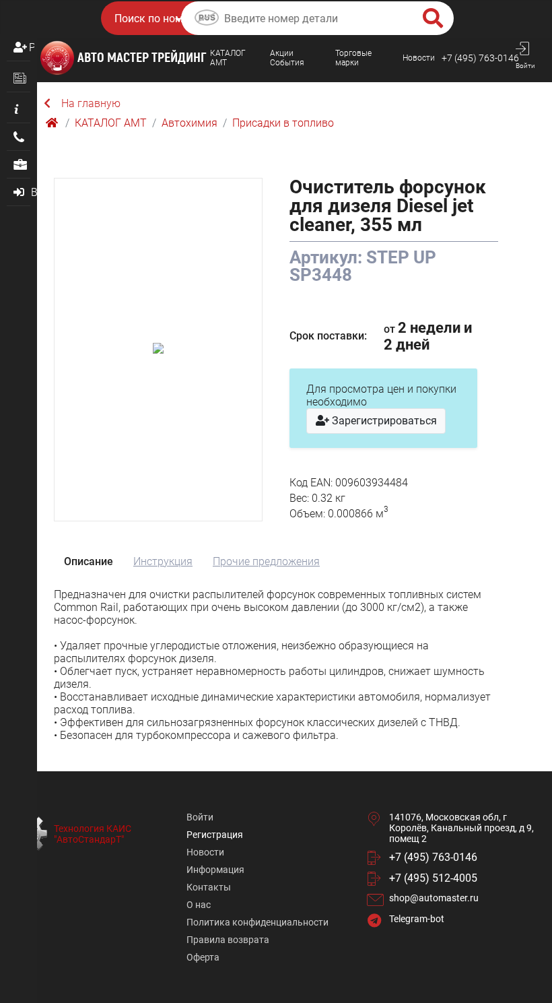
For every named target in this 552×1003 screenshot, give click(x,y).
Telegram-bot (416, 918)
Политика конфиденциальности (257, 922)
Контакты (208, 887)
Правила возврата (227, 939)
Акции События (287, 57)
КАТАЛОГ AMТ (228, 57)
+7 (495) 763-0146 (480, 58)
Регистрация (31, 47)
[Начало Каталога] (53, 123)
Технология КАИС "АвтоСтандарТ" (92, 834)
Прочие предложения (266, 561)
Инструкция (163, 561)
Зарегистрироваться (383, 420)
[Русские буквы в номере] (206, 19)
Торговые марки (353, 57)
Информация (215, 869)
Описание (88, 561)
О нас (198, 904)
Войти (199, 817)
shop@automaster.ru (434, 898)
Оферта (202, 957)
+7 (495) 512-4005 (433, 878)
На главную (90, 103)
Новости (419, 58)
